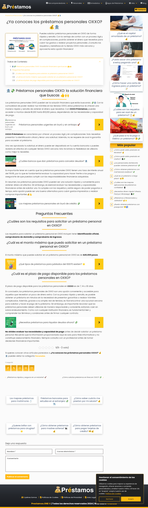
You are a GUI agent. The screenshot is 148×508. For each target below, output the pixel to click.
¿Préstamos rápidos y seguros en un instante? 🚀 (26, 377)
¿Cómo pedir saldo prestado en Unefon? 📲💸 (127, 157)
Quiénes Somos (30, 497)
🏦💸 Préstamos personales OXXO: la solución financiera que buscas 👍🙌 (41, 66)
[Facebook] (8, 368)
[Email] (31, 368)
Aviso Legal (91, 497)
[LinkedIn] (25, 368)
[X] (13, 368)
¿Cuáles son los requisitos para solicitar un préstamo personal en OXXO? (44, 73)
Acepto (131, 499)
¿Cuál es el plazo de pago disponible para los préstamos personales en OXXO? (48, 80)
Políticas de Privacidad (73, 497)
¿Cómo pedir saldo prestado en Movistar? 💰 (127, 151)
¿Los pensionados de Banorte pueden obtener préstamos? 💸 (127, 164)
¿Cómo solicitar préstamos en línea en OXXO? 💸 (82, 377)
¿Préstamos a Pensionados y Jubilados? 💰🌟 (125, 199)
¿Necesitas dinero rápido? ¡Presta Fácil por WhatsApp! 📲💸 (127, 192)
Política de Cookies (113, 493)
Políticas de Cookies (50, 497)
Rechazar (109, 499)
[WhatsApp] (19, 368)
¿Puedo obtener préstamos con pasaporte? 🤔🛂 (127, 205)
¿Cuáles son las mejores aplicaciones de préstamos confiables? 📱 (125, 185)
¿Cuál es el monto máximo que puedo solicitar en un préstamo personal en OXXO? (49, 77)
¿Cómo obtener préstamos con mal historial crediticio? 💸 (127, 170)
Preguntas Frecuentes (21, 70)
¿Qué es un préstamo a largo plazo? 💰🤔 (125, 177)
